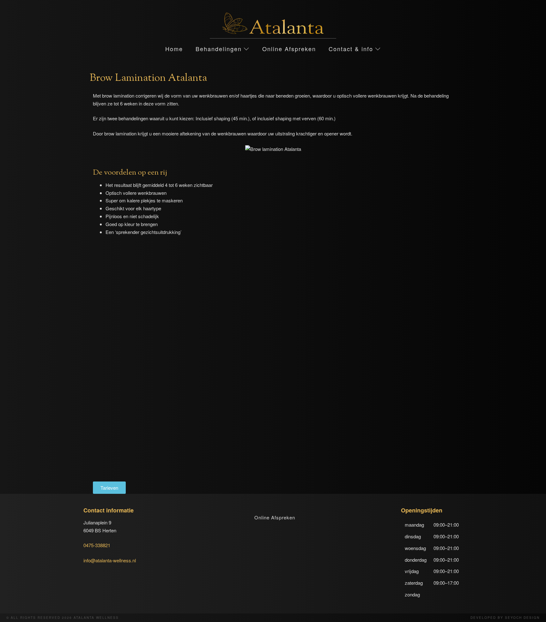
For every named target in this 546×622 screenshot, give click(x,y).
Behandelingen (219, 49)
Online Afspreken (289, 49)
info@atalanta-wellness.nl (109, 560)
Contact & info (351, 49)
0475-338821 (96, 545)
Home (174, 49)
